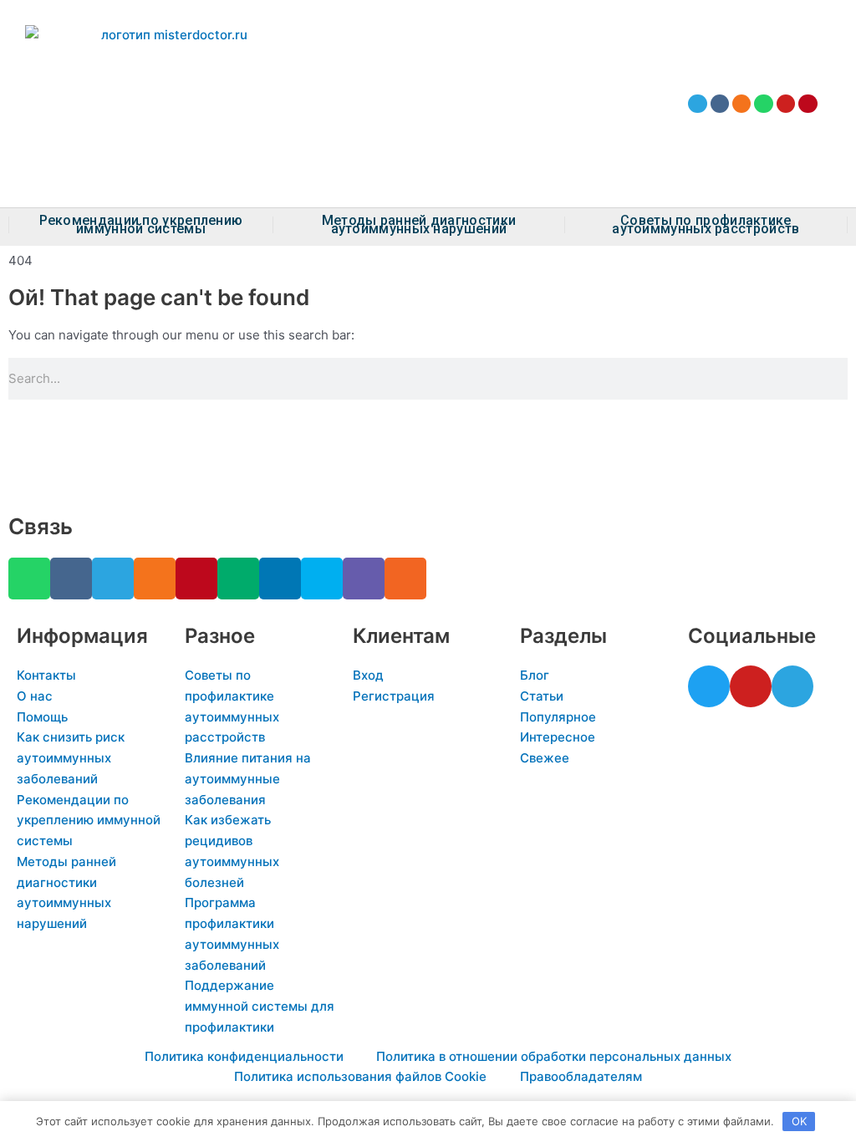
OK (799, 1121)
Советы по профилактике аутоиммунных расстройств (705, 225)
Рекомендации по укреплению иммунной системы (141, 225)
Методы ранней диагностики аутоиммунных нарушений (419, 225)
